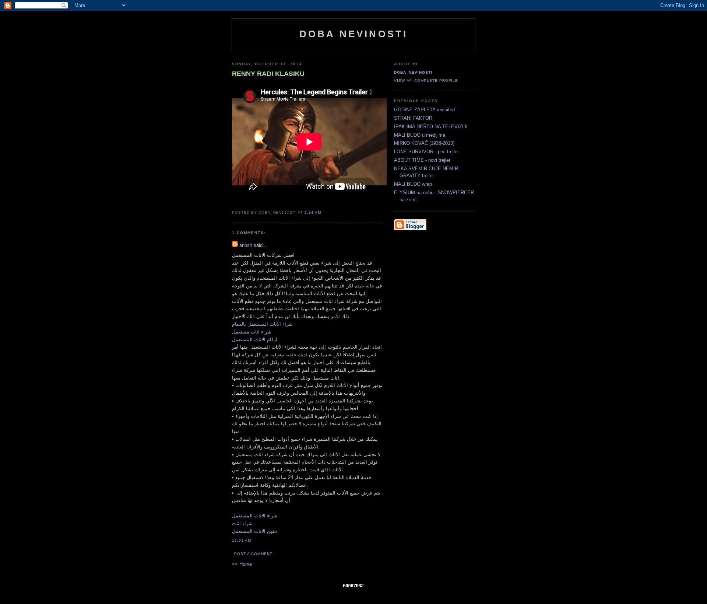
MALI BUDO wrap (413, 184)
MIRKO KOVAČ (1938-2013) (424, 143)
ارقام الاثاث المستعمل (254, 339)
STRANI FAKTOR (413, 118)
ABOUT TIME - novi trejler (422, 160)
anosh (245, 245)
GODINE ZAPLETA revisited (424, 109)
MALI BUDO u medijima (419, 135)
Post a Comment (253, 554)
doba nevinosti (353, 33)
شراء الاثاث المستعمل (254, 516)
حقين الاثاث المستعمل (255, 531)
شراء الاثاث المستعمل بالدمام (262, 324)
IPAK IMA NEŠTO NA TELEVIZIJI (431, 126)
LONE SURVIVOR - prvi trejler (426, 151)
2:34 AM (313, 212)
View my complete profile (426, 80)
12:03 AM (241, 540)
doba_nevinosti (413, 72)
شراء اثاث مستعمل (251, 332)
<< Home (242, 564)
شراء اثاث (242, 523)
